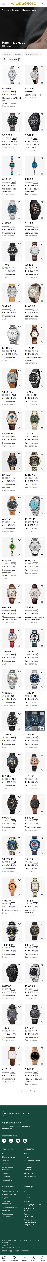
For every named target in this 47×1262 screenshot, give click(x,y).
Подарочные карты (10, 1191)
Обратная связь (8, 1157)
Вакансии (6, 1173)
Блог (4, 1153)
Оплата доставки (30, 1177)
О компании (7, 1177)
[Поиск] (43, 3)
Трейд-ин (6, 1211)
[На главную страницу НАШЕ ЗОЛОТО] (15, 1113)
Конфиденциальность (32, 1205)
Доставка (27, 1153)
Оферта (27, 1201)
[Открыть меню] (3, 3)
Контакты (27, 1198)
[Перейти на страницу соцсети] (5, 1141)
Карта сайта (7, 1180)
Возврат (27, 1157)
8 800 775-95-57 (11, 1123)
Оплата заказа (29, 1173)
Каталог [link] (15, 10)
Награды (5, 1164)
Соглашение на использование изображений (30, 1222)
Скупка (5, 1198)
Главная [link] (5, 10)
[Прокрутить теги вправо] (43, 54)
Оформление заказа (32, 1160)
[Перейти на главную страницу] (23, 3)
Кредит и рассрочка (10, 1194)
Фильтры (13, 59)
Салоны (27, 1194)
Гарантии (5, 1160)
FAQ (25, 1191)
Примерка (28, 1164)
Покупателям (29, 1149)
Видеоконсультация (10, 1207)
